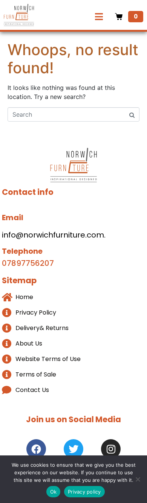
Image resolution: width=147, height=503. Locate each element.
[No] (137, 479)
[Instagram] (111, 449)
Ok (53, 492)
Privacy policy (84, 492)
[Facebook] (36, 449)
